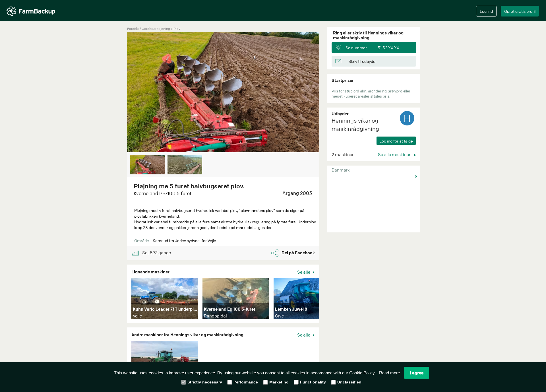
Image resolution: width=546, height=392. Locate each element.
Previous (118, 92)
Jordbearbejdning (156, 28)
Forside (133, 28)
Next (327, 92)
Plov (176, 28)
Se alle (304, 272)
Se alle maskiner (394, 154)
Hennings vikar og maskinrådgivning (355, 124)
